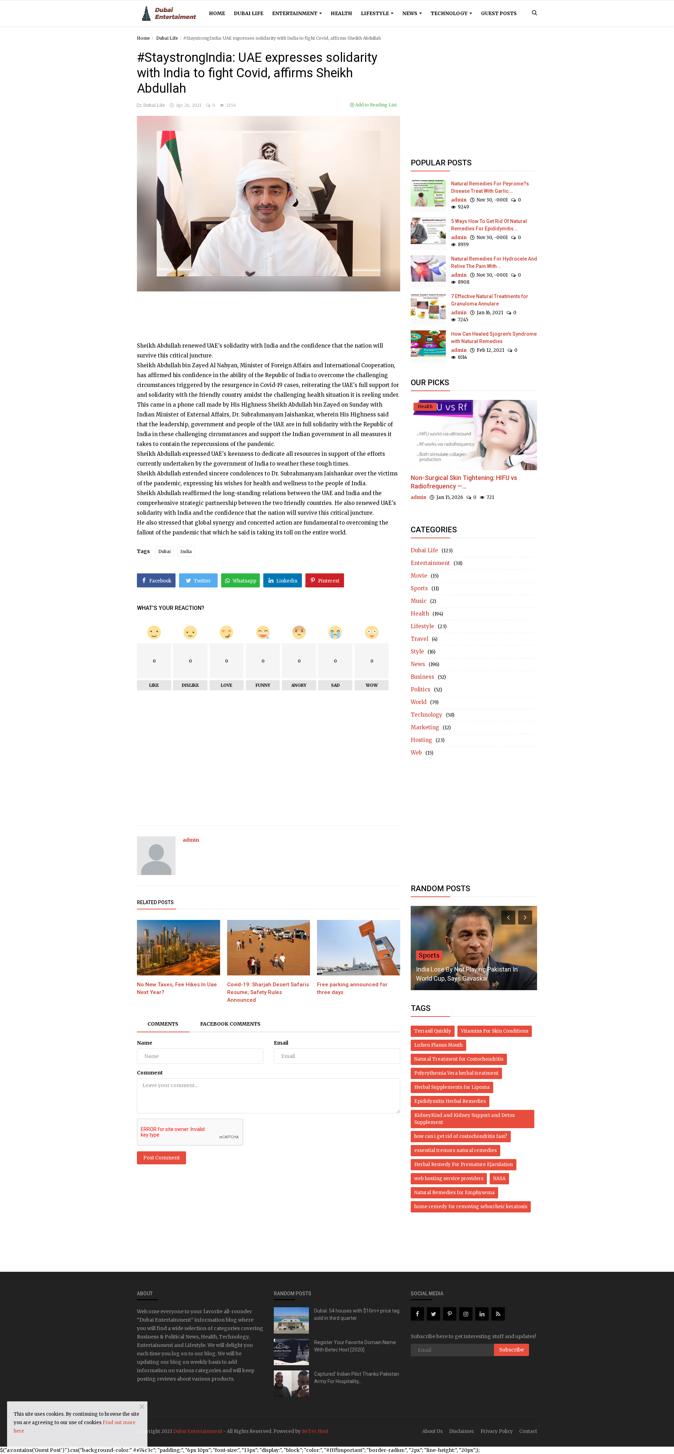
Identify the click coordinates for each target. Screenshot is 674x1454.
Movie (419, 575)
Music (419, 601)
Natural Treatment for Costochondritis (458, 1059)
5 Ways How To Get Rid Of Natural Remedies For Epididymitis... (489, 224)
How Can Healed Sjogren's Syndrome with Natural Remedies (494, 337)
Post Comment (161, 1157)
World (419, 702)
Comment (150, 1073)
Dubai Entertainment (197, 1431)
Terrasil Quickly (432, 1031)
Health (341, 13)
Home (217, 13)
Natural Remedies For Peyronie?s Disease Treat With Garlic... (490, 187)
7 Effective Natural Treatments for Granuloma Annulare (489, 300)
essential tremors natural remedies (455, 1150)
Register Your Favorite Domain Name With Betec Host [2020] (355, 1346)
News (410, 13)
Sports (419, 588)
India (186, 551)
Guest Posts (499, 13)
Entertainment (295, 13)
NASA (499, 1179)
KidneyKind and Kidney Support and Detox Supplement (464, 1118)
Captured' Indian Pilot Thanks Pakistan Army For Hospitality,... (356, 1377)
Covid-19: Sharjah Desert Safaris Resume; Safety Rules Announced (268, 992)
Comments (162, 1024)
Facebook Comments (230, 1024)
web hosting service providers (448, 1179)
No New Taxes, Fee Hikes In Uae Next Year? (177, 988)
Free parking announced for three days (352, 988)
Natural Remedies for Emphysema (454, 1193)
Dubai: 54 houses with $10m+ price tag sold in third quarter (356, 1314)
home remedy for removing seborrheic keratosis (470, 1207)
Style (417, 651)
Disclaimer (461, 1431)
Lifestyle (375, 13)
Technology (450, 13)
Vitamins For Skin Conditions (494, 1031)
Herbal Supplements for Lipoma (452, 1087)
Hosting (421, 740)
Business (422, 676)
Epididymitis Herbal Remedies (450, 1101)
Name (144, 1043)
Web (416, 752)
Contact (528, 1431)
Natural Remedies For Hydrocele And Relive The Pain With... (494, 262)
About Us (432, 1431)
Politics (420, 689)
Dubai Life (248, 13)
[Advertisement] (268, 309)
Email (281, 1043)
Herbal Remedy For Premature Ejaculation (463, 1164)
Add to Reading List (375, 104)
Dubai (164, 551)
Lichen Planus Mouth (438, 1045)
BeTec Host (315, 1431)
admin (191, 840)
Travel (419, 639)
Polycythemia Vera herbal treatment (456, 1073)
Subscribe (511, 1350)
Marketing (425, 727)
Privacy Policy (497, 1431)
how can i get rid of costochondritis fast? (460, 1136)
